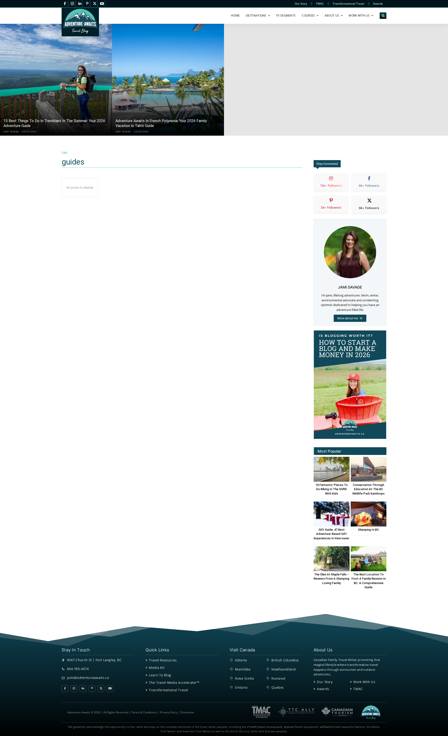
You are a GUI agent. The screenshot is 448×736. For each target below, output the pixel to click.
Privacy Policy (168, 712)
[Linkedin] (80, 3)
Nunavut (278, 678)
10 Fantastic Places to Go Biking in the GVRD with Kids (331, 489)
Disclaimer (187, 712)
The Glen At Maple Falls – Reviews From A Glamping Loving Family (331, 579)
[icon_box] (331, 186)
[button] (383, 15)
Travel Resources (163, 660)
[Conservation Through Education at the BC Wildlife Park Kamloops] (369, 469)
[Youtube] (102, 3)
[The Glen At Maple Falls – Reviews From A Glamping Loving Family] (332, 558)
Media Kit (156, 667)
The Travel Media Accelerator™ (174, 682)
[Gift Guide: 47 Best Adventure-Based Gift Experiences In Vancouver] (332, 514)
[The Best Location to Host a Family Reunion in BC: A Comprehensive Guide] (369, 558)
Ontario (241, 687)
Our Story (324, 682)
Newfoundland (283, 669)
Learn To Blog (160, 675)
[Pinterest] (87, 3)
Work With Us (364, 682)
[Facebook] (65, 3)
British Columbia (285, 660)
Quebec (277, 687)
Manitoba (242, 669)
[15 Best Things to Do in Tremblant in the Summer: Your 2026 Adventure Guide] (56, 80)
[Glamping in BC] (369, 514)
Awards (323, 689)
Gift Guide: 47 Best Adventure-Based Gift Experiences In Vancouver (331, 534)
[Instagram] (72, 3)
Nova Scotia (244, 678)
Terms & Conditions (144, 712)
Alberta (241, 660)
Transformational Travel (168, 690)
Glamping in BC (368, 529)
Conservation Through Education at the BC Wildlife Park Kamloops (368, 489)
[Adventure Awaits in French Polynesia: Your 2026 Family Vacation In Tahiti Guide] (168, 80)
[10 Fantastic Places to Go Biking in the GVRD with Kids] (332, 469)
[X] (94, 3)
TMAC (358, 689)
